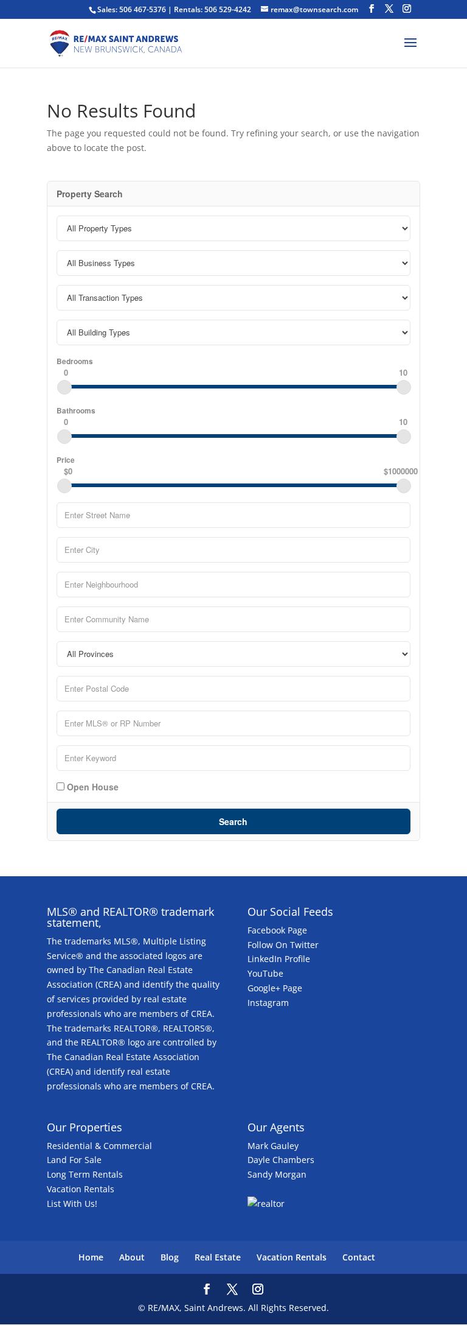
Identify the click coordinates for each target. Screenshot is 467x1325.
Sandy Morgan (276, 1174)
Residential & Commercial (99, 1145)
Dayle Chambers (280, 1159)
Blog (170, 1257)
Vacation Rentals (80, 1189)
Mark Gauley (273, 1145)
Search (233, 821)
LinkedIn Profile (278, 959)
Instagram (268, 1002)
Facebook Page (277, 930)
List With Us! (72, 1203)
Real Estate (218, 1257)
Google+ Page (274, 988)
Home (90, 1257)
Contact (358, 1257)
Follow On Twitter (283, 945)
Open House (91, 786)
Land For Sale (74, 1159)
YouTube (265, 973)
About (132, 1257)
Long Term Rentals (85, 1174)
